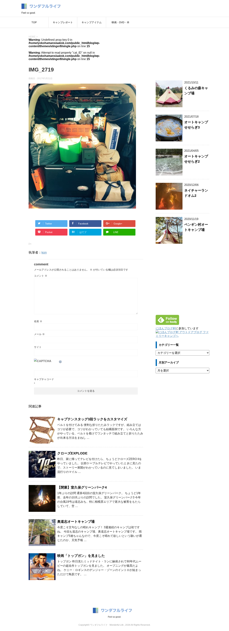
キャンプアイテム (92, 22)
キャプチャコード (44, 379)
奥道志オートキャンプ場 (76, 521)
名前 (38, 321)
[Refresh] (60, 361)
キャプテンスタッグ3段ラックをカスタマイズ (92, 419)
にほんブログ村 (166, 328)
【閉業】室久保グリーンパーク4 (82, 487)
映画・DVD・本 (120, 22)
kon (44, 252)
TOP (34, 22)
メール (39, 334)
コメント (40, 275)
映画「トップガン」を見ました (81, 556)
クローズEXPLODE (72, 453)
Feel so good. (114, 617)
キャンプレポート (63, 22)
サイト (38, 347)
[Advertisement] (182, 52)
